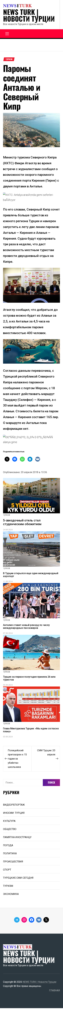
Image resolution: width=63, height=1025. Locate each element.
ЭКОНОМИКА (11, 894)
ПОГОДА (8, 845)
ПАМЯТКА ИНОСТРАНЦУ (17, 837)
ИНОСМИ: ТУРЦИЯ (14, 812)
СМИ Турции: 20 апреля (46, 752)
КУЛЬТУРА (9, 821)
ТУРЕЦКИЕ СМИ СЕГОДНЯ (18, 877)
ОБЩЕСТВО (9, 829)
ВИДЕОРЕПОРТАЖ (14, 804)
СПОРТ (7, 869)
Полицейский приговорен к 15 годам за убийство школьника (17, 758)
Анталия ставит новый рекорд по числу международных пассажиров (26, 626)
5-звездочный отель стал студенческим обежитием (22, 522)
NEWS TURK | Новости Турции (29, 15)
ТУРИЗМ (9, 59)
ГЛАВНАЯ (54, 990)
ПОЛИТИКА (10, 853)
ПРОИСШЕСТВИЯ (13, 861)
